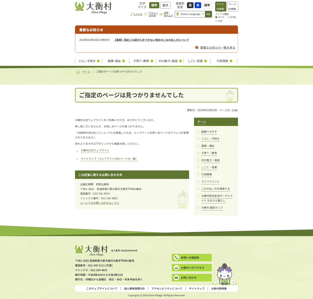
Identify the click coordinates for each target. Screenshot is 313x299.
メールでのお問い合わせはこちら (99, 203)
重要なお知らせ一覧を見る (217, 47)
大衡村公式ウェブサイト (95, 150)
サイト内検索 (220, 6)
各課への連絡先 (190, 257)
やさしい (153, 14)
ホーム (86, 71)
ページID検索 (232, 6)
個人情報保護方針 (134, 288)
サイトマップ (197, 288)
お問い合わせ (189, 277)
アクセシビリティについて (166, 288)
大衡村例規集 (219, 288)
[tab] (220, 6)
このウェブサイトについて (102, 288)
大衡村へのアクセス (192, 268)
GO (208, 14)
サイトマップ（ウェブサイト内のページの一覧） (109, 158)
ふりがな (137, 14)
